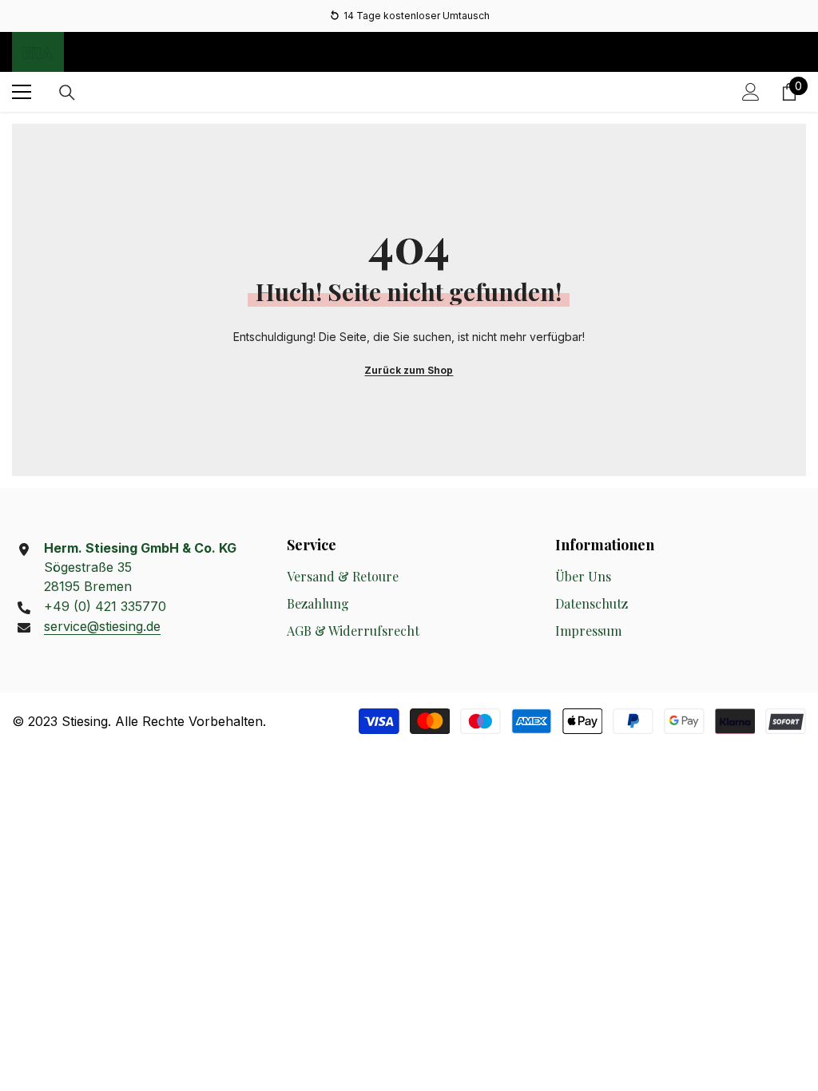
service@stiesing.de (102, 626)
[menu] (21, 91)
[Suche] (67, 92)
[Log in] (751, 92)
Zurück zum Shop (408, 370)
